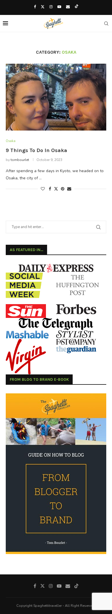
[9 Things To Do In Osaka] (56, 97)
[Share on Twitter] (56, 189)
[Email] (68, 6)
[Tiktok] (76, 6)
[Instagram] (51, 6)
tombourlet (20, 160)
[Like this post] (43, 189)
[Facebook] (35, 6)
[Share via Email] (69, 189)
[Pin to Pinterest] (62, 189)
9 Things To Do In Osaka (36, 150)
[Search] (106, 23)
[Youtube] (59, 6)
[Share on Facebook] (50, 189)
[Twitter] (43, 6)
